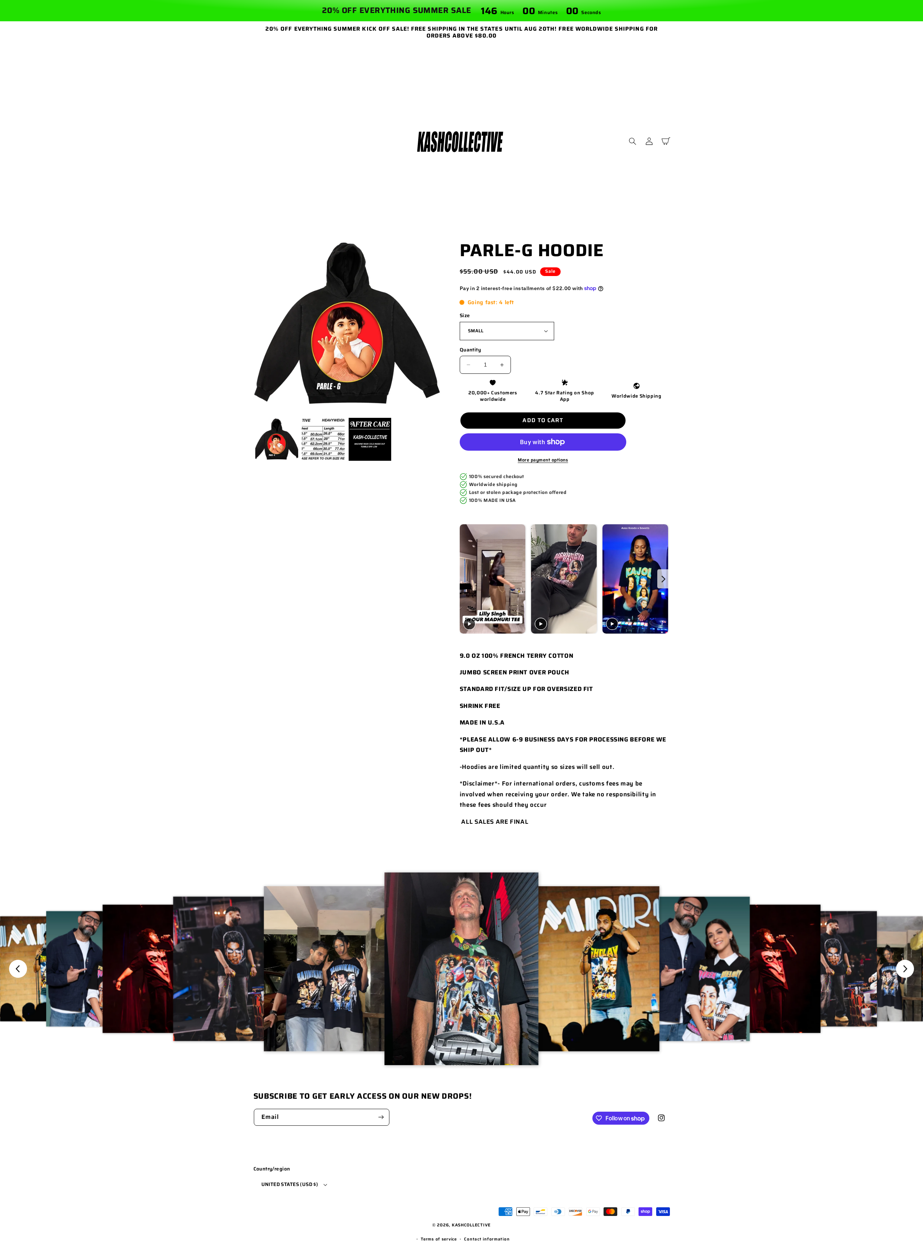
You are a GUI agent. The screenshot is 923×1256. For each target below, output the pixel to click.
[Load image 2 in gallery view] (323, 439)
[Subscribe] (380, 1117)
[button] (632, 141)
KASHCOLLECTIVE (471, 1225)
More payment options (543, 460)
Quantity (470, 350)
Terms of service (439, 1239)
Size (465, 315)
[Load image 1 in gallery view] (276, 439)
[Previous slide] (466, 578)
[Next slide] (663, 578)
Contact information (486, 1239)
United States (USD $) (289, 1184)
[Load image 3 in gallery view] (370, 439)
